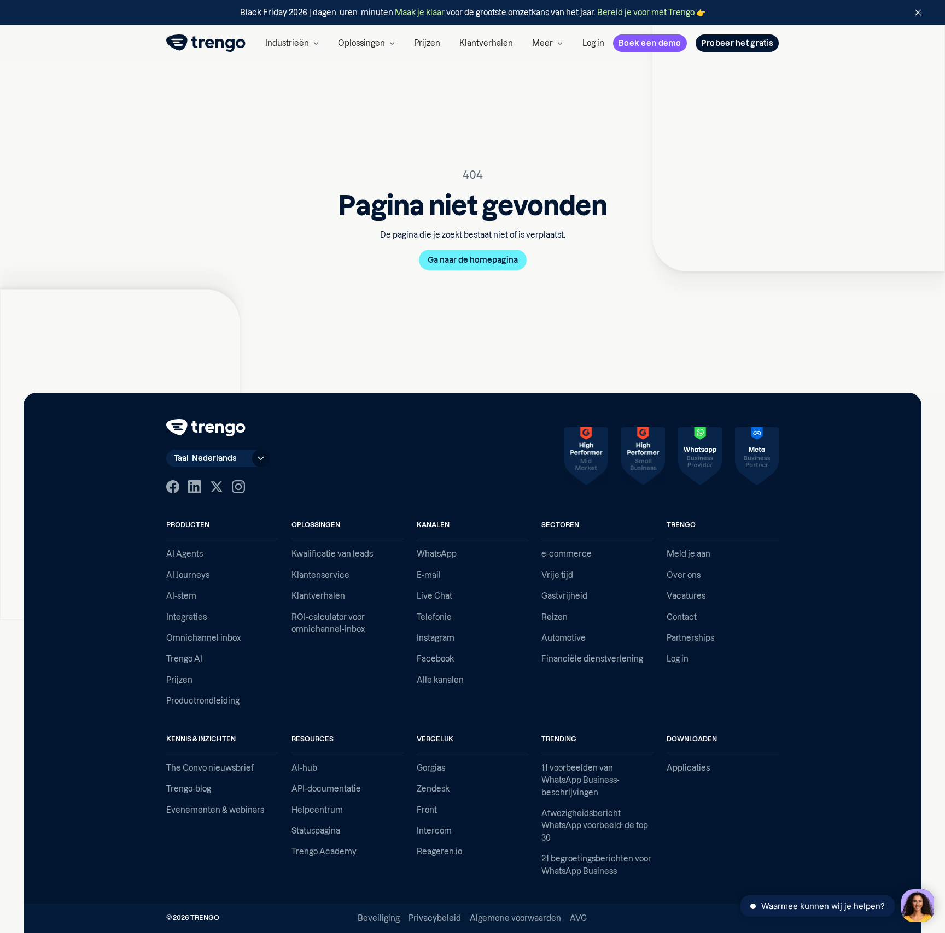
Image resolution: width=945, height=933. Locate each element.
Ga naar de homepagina (473, 260)
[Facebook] (172, 486)
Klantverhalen (486, 43)
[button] (292, 43)
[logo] (206, 43)
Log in (593, 43)
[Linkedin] (194, 486)
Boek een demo (650, 43)
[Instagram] (238, 486)
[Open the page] (472, 12)
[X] (216, 486)
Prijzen (427, 43)
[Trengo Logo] (206, 427)
